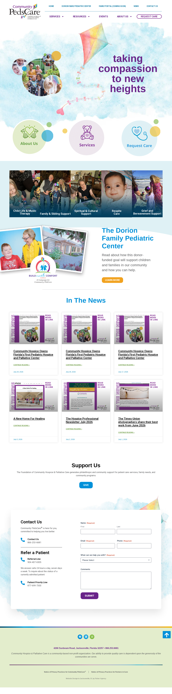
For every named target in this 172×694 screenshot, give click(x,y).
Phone (124, 541)
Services (54, 16)
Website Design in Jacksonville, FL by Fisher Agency (86, 678)
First (82, 527)
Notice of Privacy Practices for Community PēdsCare (65, 672)
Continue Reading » (21, 365)
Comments (85, 569)
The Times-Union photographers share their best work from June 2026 (138, 422)
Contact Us (152, 6)
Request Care (149, 16)
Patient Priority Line (37, 582)
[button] (167, 634)
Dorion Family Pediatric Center (76, 6)
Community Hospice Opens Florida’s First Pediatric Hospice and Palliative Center (33, 354)
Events (103, 16)
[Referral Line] (23, 559)
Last (118, 527)
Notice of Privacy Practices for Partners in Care (109, 672)
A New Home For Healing (29, 418)
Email (87, 541)
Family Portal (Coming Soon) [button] (112, 6)
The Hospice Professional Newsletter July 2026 (82, 420)
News (136, 6)
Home (51, 6)
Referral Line (34, 559)
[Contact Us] (23, 540)
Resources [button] (79, 16)
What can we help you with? (98, 555)
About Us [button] (122, 16)
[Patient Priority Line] (23, 583)
